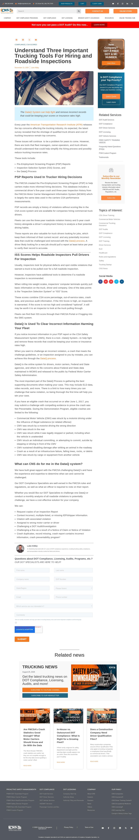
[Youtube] (106, 281)
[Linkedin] (111, 281)
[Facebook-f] (100, 281)
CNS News (103, 268)
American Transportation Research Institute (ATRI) (56, 124)
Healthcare (103, 253)
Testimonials (104, 157)
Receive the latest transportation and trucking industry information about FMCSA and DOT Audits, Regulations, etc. (111, 187)
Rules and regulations (107, 257)
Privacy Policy (68, 827)
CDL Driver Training (106, 215)
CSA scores (31, 45)
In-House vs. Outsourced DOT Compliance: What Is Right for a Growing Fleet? (68, 735)
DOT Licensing (105, 132)
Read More (27, 765)
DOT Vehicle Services (107, 136)
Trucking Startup (105, 265)
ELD (100, 249)
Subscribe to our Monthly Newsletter (111, 177)
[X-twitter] (116, 281)
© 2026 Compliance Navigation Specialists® (42, 828)
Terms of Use (89, 827)
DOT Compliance (105, 124)
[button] (16, 40)
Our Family (116, 789)
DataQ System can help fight (40, 112)
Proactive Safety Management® (21, 789)
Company (91, 789)
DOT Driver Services (107, 128)
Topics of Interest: (110, 210)
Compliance (20, 45)
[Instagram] (122, 281)
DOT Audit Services (106, 120)
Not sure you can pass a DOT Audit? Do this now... (60, 24)
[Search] (79, 11)
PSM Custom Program (107, 153)
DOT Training (104, 241)
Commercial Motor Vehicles (109, 219)
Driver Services (105, 245)
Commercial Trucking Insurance (107, 224)
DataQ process (77, 241)
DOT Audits (103, 229)
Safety (101, 261)
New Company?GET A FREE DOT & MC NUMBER (111, 51)
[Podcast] (131, 828)
